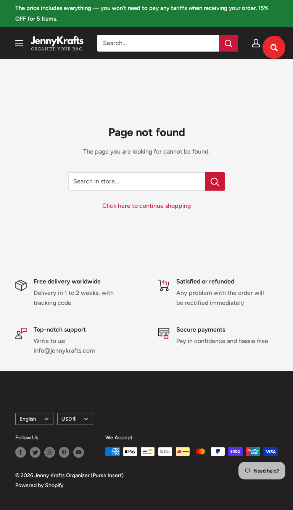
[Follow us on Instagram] (49, 452)
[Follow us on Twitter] (35, 452)
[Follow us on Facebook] (20, 452)
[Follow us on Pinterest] (64, 452)
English (27, 419)
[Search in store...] (215, 181)
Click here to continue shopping (146, 205)
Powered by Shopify (39, 485)
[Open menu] (19, 43)
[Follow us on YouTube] (78, 452)
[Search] (228, 43)
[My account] (256, 43)
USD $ (68, 419)
